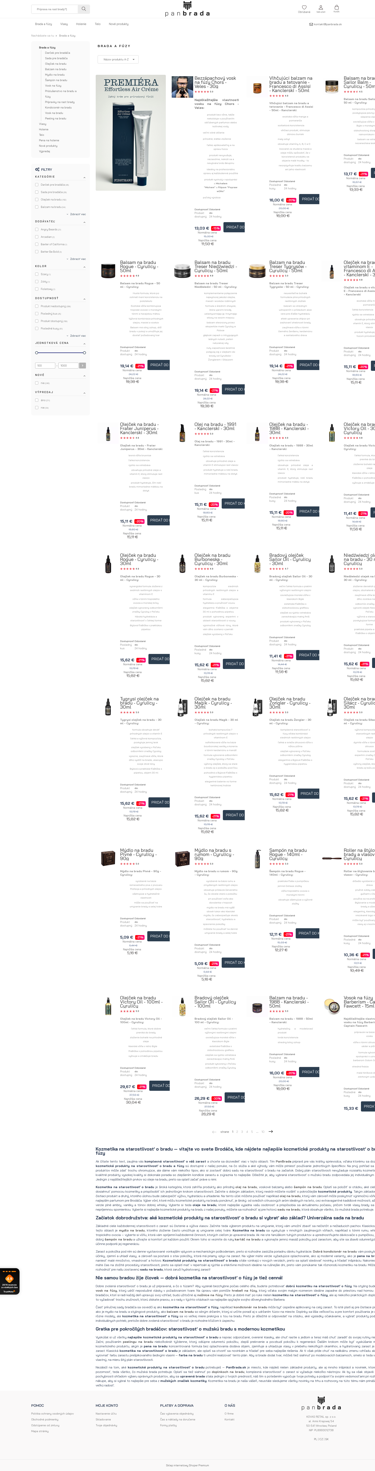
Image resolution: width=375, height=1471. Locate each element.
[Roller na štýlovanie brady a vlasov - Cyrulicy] (331, 858)
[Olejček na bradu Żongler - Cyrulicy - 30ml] (257, 707)
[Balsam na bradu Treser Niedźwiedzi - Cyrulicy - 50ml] (182, 271)
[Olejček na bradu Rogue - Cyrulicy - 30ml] (108, 563)
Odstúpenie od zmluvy (45, 1425)
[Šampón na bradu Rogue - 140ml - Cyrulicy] (257, 859)
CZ (321, 1439)
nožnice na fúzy (210, 1295)
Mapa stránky (40, 1431)
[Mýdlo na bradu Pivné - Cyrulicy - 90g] (108, 858)
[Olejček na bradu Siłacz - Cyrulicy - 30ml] (331, 707)
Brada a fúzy (47, 47)
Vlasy (42, 124)
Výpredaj (44, 151)
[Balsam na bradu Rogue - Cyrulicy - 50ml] (108, 271)
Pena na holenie (49, 140)
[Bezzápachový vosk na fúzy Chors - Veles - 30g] (182, 87)
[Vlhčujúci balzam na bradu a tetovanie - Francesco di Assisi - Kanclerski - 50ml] (257, 86)
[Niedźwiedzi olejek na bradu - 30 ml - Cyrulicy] (331, 563)
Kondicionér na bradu (58, 107)
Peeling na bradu (55, 118)
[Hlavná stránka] (187, 9)
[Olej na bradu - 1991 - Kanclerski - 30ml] (182, 433)
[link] (52, 184)
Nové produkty (48, 146)
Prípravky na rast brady (60, 102)
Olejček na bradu (55, 63)
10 (263, 1132)
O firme (229, 1413)
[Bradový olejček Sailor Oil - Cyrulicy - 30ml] (257, 564)
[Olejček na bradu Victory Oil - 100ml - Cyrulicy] (108, 1006)
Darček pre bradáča (57, 53)
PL (315, 1439)
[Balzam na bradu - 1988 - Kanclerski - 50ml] (257, 1006)
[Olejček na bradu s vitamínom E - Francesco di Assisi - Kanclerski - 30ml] (331, 271)
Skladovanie (103, 1419)
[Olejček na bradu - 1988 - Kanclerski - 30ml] (257, 433)
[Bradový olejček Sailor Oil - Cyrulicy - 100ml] (182, 1006)
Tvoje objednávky (106, 1425)
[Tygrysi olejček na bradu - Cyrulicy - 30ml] (108, 707)
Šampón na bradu (56, 80)
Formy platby (168, 1425)
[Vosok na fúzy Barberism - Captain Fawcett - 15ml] (331, 1006)
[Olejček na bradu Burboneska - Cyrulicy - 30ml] (182, 564)
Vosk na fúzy (53, 85)
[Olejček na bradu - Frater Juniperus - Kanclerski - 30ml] (108, 433)
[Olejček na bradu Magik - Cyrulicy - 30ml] (182, 707)
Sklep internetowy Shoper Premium (187, 1465)
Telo (41, 135)
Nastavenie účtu (106, 1413)
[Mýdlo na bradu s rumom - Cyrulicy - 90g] (182, 859)
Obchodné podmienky (44, 1419)
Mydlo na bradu (55, 74)
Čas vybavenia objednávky (177, 1413)
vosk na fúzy (106, 1290)
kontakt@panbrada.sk (328, 24)
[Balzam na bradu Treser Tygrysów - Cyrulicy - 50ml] (257, 271)
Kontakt (230, 1419)
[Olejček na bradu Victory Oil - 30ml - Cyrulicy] (331, 433)
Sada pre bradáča (56, 58)
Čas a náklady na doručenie (177, 1419)
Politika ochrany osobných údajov (52, 1413)
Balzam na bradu (55, 69)
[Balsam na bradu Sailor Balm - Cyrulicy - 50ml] (331, 86)
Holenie (43, 129)
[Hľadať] (83, 9)
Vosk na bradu (54, 113)
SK (327, 1439)
